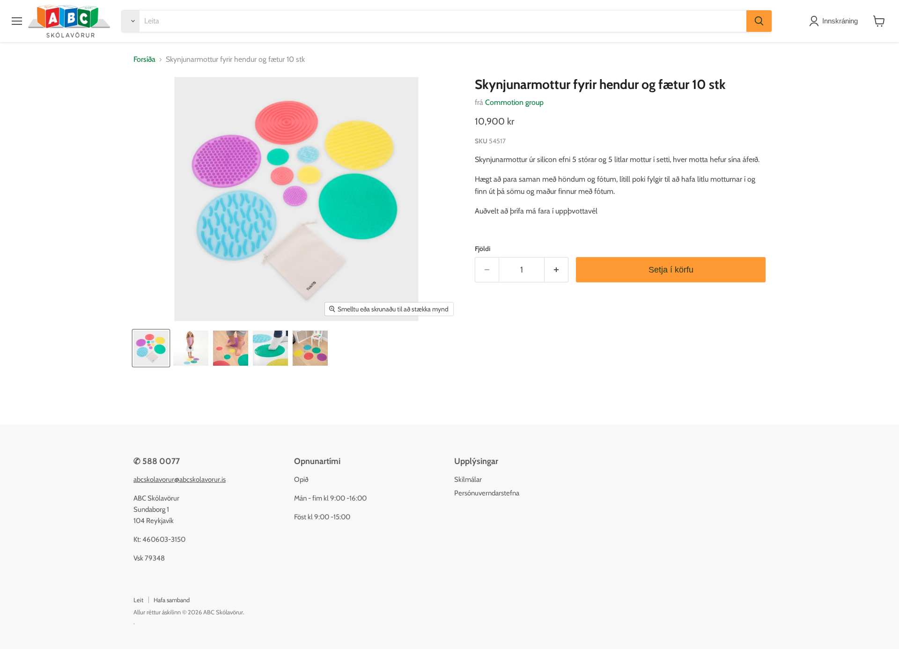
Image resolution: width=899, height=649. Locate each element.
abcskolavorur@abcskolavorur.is (179, 479)
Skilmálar (468, 479)
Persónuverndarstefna (486, 493)
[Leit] (759, 21)
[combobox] (443, 21)
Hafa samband (172, 600)
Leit (138, 600)
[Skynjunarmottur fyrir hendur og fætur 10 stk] (151, 348)
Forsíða (144, 59)
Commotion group (514, 102)
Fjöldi (482, 248)
